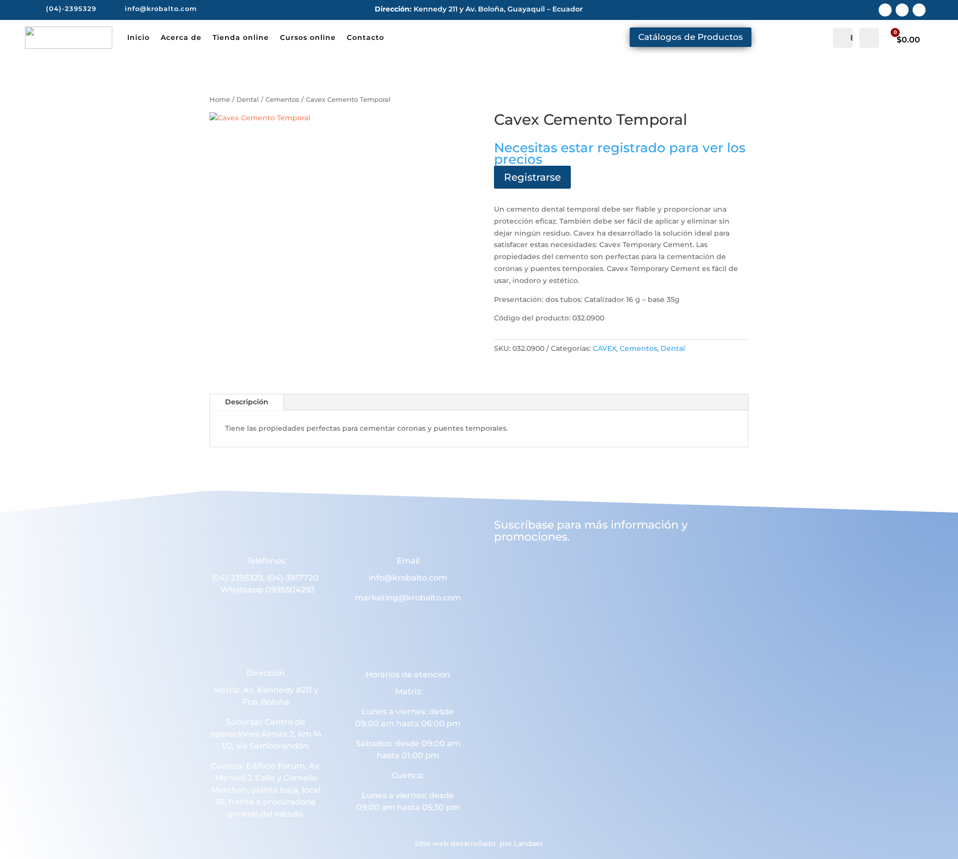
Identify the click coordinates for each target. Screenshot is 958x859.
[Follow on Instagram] (902, 9)
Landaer (528, 843)
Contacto (365, 37)
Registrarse (532, 177)
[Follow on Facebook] (885, 9)
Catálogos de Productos (690, 37)
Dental (248, 99)
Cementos (282, 99)
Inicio (138, 37)
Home (220, 99)
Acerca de (181, 37)
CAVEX (604, 348)
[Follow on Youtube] (919, 9)
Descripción (246, 401)
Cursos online (308, 37)
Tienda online (241, 37)
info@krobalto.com (408, 577)
